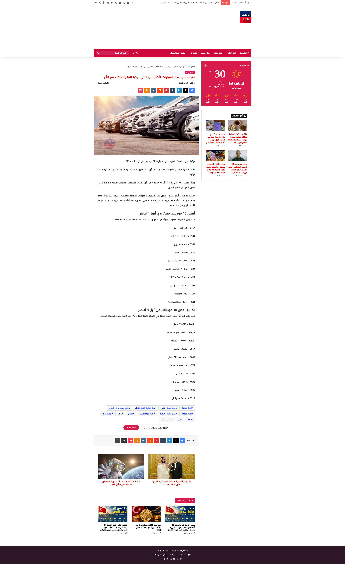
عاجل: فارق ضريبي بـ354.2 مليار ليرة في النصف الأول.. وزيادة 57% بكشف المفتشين (215, 138)
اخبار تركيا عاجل (146, 414)
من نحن (165, 554)
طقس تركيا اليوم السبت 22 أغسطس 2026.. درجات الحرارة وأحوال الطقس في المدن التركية (181, 527)
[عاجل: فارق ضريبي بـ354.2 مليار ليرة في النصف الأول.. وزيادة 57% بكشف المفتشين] (215, 125)
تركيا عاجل (107, 414)
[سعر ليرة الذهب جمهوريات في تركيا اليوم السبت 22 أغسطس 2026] (146, 514)
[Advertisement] (145, 27)
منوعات (194, 53)
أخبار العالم (205, 53)
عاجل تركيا (166, 419)
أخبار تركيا (232, 53)
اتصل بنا (188, 554)
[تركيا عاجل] (245, 17)
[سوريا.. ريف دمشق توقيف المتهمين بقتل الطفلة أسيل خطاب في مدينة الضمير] (237, 155)
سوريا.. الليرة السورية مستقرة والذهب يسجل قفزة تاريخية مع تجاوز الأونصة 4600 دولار (215, 168)
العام (130, 414)
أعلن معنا (157, 554)
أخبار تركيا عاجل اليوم (119, 408)
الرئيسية (243, 53)
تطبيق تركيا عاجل (178, 53)
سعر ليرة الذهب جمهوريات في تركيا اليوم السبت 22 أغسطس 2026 (148, 527)
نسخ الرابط (131, 427)
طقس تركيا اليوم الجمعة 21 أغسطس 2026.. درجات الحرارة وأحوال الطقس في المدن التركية (113, 527)
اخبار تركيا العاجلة (168, 414)
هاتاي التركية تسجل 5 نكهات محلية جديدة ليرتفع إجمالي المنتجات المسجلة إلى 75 (237, 138)
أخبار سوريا (218, 53)
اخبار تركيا (187, 414)
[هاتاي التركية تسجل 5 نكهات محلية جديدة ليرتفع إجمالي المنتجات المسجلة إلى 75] (237, 125)
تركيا (120, 414)
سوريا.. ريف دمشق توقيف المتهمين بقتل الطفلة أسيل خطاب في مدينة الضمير (237, 168)
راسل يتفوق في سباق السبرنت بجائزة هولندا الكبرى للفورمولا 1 (195, 2)
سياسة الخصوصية (176, 554)
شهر (189, 419)
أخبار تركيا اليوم (168, 408)
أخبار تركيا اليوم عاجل (145, 408)
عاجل (179, 419)
